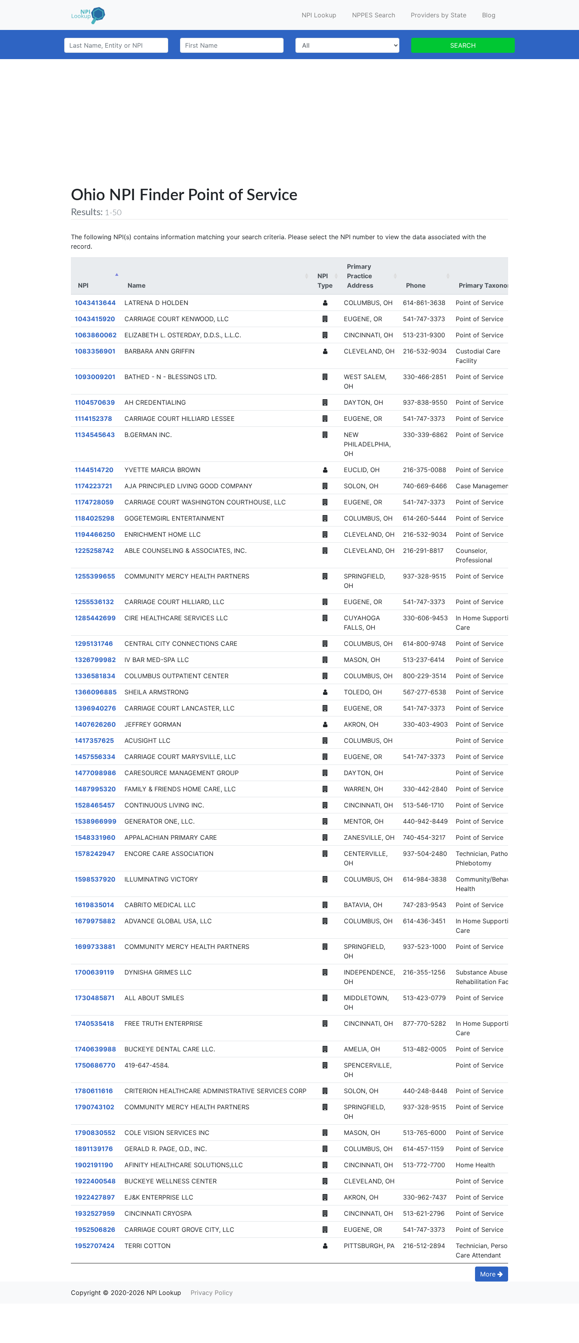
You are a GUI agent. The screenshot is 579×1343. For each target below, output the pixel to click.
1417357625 (94, 740)
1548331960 (95, 837)
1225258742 (94, 550)
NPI (83, 285)
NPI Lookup (319, 15)
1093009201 (95, 377)
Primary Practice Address (360, 275)
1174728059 (94, 502)
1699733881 (95, 947)
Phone (416, 285)
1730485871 (95, 998)
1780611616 (94, 1091)
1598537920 (95, 879)
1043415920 (95, 319)
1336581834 (95, 676)
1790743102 (94, 1107)
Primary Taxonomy (488, 285)
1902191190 (94, 1165)
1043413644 (95, 303)
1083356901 (95, 351)
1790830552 (95, 1133)
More (488, 1274)
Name (137, 285)
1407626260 (95, 724)
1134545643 (95, 435)
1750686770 (95, 1065)
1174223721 (93, 486)
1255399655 (95, 576)
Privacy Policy (212, 1292)
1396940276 (95, 708)
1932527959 (95, 1213)
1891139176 (94, 1149)
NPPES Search (373, 15)
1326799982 (95, 660)
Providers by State (438, 15)
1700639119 (94, 972)
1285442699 (95, 618)
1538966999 (96, 821)
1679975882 (95, 921)
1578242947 (95, 854)
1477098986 (95, 773)
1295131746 (94, 643)
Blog (488, 15)
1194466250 (95, 534)
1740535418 (94, 1023)
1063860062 (96, 335)
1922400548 (95, 1181)
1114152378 (93, 418)
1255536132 (94, 602)
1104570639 (95, 402)
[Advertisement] (289, 128)
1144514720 (94, 470)
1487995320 (95, 789)
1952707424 (95, 1246)
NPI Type (325, 280)
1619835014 (94, 905)
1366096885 (96, 692)
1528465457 (95, 805)
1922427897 (95, 1197)
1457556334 (95, 757)
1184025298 (95, 518)
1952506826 (95, 1229)
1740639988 (95, 1049)
